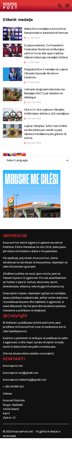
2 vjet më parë (33, 102)
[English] (14, 154)
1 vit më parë (33, 38)
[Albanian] (5, 154)
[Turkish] (23, 154)
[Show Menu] (67, 5)
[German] (19, 154)
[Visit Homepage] (10, 5)
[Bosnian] (9, 154)
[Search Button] (60, 5)
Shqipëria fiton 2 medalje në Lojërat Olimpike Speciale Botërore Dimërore (46, 73)
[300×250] (31, 193)
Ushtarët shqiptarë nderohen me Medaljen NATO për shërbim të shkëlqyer (44, 93)
